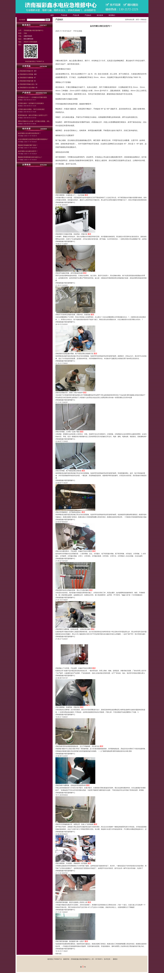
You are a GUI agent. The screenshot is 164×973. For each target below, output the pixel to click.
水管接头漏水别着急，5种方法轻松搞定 (31, 109)
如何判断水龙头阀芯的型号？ (28, 151)
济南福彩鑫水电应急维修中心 (65, 202)
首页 (52, 15)
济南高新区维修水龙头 (27, 84)
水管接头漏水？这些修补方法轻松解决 (31, 103)
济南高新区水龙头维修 (27, 87)
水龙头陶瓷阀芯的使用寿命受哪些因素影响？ (33, 139)
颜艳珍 (115, 959)
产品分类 (76, 15)
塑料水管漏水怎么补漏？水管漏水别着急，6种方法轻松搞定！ (34, 121)
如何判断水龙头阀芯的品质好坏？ (29, 133)
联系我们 (112, 15)
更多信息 (58, 953)
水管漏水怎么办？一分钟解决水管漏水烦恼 (32, 97)
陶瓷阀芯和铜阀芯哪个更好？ (28, 145)
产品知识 (88, 15)
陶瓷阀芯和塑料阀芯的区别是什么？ (30, 157)
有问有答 (100, 15)
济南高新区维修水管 (26, 71)
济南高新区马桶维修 (26, 77)
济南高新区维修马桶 (26, 81)
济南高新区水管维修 (26, 74)
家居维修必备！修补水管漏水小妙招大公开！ (33, 115)
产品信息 (64, 15)
